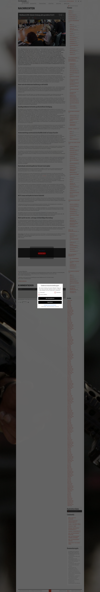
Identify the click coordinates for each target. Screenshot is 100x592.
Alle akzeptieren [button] (50, 298)
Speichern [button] (50, 302)
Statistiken (58, 292)
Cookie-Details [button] (43, 306)
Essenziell (42, 292)
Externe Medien (43, 294)
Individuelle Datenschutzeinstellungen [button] (50, 305)
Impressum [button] (57, 306)
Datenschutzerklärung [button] (50, 306)
